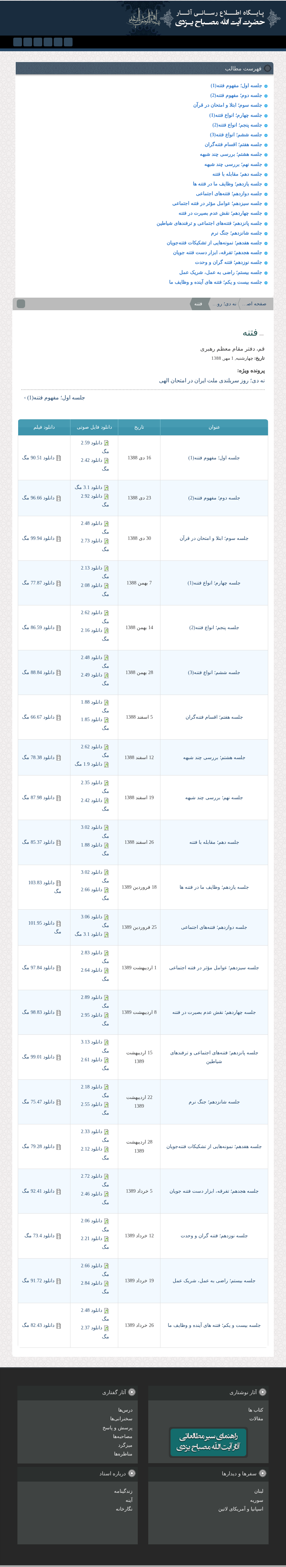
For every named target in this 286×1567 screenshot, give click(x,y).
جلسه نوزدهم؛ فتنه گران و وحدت (228, 262)
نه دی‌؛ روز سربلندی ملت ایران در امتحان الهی (224, 303)
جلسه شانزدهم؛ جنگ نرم (236, 233)
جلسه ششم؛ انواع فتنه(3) (236, 134)
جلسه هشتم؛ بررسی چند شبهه (231, 154)
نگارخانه (124, 1509)
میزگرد (125, 1445)
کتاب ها (255, 1410)
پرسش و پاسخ (118, 1427)
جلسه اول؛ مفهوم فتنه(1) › (54, 397)
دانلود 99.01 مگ (38, 1057)
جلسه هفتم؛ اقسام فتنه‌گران (233, 144)
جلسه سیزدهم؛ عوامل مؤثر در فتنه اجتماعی (217, 203)
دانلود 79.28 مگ (38, 1146)
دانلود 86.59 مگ (38, 627)
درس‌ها (125, 1410)
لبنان (258, 1491)
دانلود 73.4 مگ (39, 1235)
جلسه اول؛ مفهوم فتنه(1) (236, 85)
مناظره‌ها (123, 1454)
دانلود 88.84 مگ (38, 672)
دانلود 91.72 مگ (38, 1280)
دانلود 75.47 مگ (38, 1101)
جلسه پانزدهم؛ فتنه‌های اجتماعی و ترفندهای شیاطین (209, 223)
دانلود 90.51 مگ (38, 457)
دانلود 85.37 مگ (38, 842)
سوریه (256, 1500)
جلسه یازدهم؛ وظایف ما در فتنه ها (227, 183)
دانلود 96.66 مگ (38, 497)
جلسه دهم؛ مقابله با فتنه (237, 174)
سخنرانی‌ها (121, 1418)
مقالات (256, 1418)
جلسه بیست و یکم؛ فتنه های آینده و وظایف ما (215, 282)
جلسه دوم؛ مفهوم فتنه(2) (236, 95)
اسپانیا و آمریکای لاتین (240, 1509)
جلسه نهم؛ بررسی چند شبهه (233, 164)
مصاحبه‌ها (123, 1436)
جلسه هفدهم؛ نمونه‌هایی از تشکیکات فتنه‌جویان (214, 242)
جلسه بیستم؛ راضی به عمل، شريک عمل (220, 272)
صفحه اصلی (254, 303)
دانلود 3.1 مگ (88, 487)
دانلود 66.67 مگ (38, 717)
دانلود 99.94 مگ (38, 538)
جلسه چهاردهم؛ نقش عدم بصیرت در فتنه (220, 213)
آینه (129, 1500)
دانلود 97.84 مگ (38, 967)
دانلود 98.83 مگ (38, 1012)
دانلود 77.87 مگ (38, 583)
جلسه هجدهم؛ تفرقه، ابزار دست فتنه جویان (217, 252)
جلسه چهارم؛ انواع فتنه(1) (235, 115)
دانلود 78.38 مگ (38, 757)
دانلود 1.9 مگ (88, 764)
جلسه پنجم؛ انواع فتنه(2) (237, 125)
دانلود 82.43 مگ (38, 1325)
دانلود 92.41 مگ (38, 1191)
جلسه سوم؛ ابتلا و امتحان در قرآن (227, 105)
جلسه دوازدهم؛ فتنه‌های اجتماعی (229, 193)
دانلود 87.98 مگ (38, 797)
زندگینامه (123, 1491)
